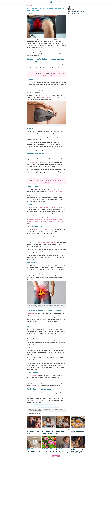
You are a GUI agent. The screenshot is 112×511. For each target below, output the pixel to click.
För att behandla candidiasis (55, 219)
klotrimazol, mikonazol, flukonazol (54, 221)
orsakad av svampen (47, 207)
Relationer (29, 428)
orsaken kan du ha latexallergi (48, 148)
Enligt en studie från (32, 162)
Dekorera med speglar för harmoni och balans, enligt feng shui (34, 451)
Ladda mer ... (56, 456)
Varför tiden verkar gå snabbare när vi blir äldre (62, 431)
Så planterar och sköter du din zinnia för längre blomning (48, 451)
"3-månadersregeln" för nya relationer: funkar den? (34, 431)
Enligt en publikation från (33, 375)
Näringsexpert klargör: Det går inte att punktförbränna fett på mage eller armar (62, 451)
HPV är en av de (31, 156)
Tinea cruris (30, 313)
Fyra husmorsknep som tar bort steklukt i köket (77, 430)
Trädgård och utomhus (47, 448)
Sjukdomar (32, 5)
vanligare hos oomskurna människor (35, 86)
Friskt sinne (44, 428)
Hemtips (72, 428)
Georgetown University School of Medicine (44, 242)
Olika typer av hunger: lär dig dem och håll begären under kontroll (48, 431)
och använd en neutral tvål (45, 97)
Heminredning (30, 448)
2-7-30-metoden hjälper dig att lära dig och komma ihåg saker (78, 451)
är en (34, 313)
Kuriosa (58, 428)
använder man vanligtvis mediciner (35, 221)
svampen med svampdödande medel (39, 219)
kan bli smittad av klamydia (40, 229)
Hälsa (28, 5)
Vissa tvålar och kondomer (33, 136)
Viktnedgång (59, 448)
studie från (38, 216)
